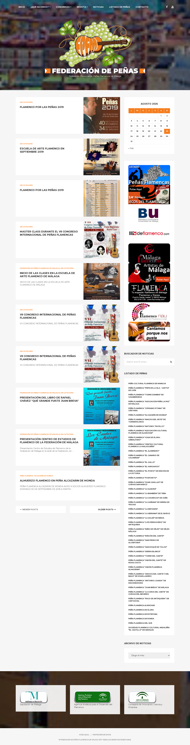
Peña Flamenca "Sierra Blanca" (144, 551)
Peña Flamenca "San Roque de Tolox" (147, 547)
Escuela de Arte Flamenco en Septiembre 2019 (42, 150)
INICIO (21, 7)
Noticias (98, 7)
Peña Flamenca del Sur (140, 623)
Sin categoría (26, 102)
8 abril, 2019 (35, 371)
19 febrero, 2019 (37, 407)
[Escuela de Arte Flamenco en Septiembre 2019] (101, 157)
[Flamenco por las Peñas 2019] (101, 115)
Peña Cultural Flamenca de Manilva (147, 383)
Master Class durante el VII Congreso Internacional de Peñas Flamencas (49, 233)
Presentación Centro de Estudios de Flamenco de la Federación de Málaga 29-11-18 (49, 442)
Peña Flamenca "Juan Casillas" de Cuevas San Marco (145, 483)
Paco (24, 113)
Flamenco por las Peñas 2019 (42, 107)
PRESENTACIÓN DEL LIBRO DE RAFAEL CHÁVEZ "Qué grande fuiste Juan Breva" (49, 399)
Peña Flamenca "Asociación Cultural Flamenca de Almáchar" (147, 432)
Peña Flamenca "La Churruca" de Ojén (147, 498)
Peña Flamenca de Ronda (141, 619)
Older (105, 509)
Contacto (142, 7)
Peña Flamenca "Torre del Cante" (145, 556)
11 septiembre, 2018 (38, 495)
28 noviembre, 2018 (38, 457)
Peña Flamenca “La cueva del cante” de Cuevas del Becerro (148, 593)
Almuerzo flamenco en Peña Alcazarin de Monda (57, 480)
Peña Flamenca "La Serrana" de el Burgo (149, 513)
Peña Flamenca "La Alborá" (142, 489)
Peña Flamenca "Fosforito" (142, 478)
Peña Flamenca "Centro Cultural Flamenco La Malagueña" (145, 445)
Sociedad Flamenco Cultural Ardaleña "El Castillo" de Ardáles (149, 628)
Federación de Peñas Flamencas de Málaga (39, 268)
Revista (82, 7)
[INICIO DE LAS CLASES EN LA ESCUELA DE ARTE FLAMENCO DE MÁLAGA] (101, 281)
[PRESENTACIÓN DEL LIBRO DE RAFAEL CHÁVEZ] (101, 406)
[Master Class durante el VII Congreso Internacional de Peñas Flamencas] (101, 240)
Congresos (63, 7)
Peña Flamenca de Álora (141, 610)
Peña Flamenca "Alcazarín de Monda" (36, 476)
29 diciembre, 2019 (38, 113)
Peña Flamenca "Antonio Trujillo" (146, 426)
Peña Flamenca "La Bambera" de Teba (147, 493)
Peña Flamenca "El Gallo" (141, 462)
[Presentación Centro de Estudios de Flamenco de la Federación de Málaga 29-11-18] (101, 447)
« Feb (131, 148)
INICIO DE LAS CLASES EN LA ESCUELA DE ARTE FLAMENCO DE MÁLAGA (47, 275)
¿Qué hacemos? (40, 7)
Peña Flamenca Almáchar (141, 605)
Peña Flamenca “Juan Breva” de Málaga (148, 587)
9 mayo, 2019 (35, 241)
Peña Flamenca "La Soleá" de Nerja (146, 518)
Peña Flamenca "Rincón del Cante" (146, 536)
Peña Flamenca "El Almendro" (143, 451)
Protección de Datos (102, 735)
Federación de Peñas (95, 71)
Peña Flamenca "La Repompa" (143, 509)
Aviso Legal (84, 735)
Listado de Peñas (119, 7)
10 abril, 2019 (36, 291)
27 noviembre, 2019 (38, 158)
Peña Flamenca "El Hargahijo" (144, 466)
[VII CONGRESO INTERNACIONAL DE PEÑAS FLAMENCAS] (101, 323)
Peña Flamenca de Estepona (142, 614)
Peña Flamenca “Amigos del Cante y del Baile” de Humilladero (148, 575)
